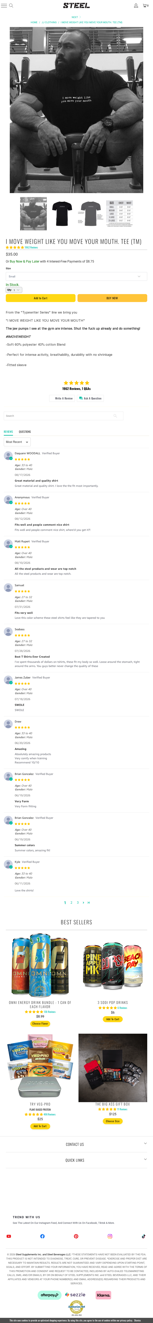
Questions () (25, 431)
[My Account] (135, 6)
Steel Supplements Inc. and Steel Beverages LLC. (43, 1254)
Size (8, 268)
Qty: (9, 289)
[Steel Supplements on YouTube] (9, 1236)
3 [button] (78, 902)
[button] (83, 902)
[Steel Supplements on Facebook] (43, 1236)
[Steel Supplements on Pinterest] (76, 1236)
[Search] (11, 6)
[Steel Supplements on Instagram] (110, 1236)
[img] (82, 459)
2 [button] (71, 902)
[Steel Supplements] (76, 5)
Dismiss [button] (137, 1320)
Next (75, 17)
